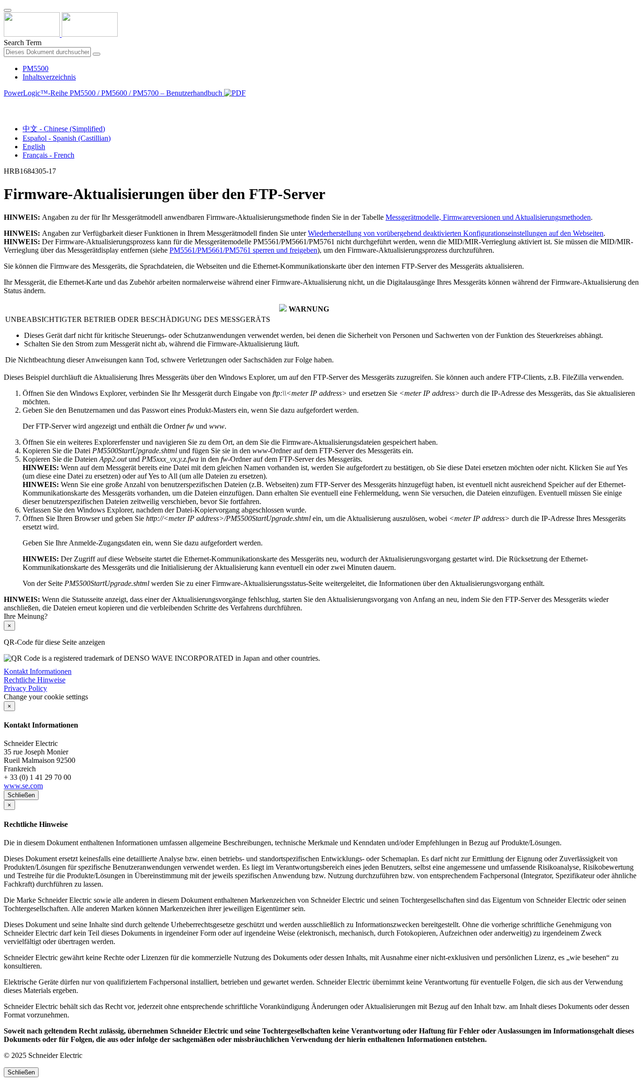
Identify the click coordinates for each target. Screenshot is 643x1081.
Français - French (48, 155)
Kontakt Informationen (38, 671)
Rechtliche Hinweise (34, 680)
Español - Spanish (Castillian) (67, 138)
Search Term (22, 43)
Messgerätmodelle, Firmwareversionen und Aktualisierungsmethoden (488, 217)
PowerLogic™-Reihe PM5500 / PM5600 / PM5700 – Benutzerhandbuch (114, 93)
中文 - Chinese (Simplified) (64, 129)
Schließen (21, 795)
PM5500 (35, 68)
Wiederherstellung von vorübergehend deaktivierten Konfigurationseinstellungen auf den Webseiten (455, 233)
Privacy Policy (25, 688)
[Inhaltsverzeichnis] (7, 104)
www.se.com (23, 786)
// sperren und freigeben (243, 250)
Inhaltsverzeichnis (49, 77)
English (34, 147)
